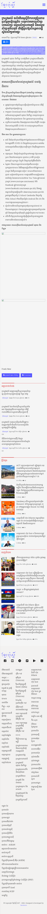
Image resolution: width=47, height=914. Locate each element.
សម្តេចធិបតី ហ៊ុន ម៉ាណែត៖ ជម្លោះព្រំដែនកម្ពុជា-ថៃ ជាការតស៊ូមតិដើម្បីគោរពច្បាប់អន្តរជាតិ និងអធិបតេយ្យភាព (30, 521)
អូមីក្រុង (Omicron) (20, 679)
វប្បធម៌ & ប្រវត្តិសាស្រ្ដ (7, 689)
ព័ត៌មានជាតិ (6, 670)
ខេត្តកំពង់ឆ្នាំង (6, 735)
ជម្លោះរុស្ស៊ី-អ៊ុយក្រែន (36, 788)
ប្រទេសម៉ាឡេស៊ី (7, 829)
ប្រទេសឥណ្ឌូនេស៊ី (8, 837)
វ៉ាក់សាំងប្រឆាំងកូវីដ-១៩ (21, 701)
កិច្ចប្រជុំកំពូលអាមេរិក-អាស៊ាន (12, 883)
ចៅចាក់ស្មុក (35, 712)
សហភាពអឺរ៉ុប (35, 749)
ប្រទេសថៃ (5, 810)
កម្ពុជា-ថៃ (5, 806)
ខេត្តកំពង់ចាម (6, 762)
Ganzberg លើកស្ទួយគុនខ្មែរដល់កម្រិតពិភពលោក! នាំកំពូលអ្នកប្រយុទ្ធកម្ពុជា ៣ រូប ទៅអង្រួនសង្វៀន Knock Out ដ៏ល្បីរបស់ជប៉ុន (30, 505)
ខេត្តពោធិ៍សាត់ (6, 727)
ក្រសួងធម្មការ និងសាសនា (22, 788)
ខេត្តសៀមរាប (6, 719)
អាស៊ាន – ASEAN (8, 845)
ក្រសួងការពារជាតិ (22, 759)
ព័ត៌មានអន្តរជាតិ (7, 673)
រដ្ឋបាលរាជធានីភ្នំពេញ (7, 714)
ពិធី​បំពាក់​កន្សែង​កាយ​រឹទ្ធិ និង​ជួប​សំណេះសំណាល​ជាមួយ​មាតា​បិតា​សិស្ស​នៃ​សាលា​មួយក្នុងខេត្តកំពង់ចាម (16, 441)
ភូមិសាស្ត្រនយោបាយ (35, 707)
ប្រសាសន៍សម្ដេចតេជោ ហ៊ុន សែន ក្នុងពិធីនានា (36, 690)
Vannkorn (23, 905)
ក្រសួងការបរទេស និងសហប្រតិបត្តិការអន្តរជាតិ (22, 748)
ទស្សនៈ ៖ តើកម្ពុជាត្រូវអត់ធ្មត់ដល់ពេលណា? (27, 591)
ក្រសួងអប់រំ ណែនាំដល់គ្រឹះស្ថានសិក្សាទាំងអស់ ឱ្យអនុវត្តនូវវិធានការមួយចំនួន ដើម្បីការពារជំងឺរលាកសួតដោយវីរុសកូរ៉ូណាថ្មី (16, 409)
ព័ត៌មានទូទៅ (5, 398)
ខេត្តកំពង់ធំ (5, 747)
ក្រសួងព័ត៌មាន (20, 776)
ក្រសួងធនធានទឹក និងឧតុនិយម (22, 771)
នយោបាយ (35, 702)
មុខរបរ (4, 694)
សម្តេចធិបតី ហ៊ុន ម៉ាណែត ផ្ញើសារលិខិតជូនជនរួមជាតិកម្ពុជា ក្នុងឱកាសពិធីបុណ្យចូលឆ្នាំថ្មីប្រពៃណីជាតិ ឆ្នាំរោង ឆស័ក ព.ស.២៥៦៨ (30, 609)
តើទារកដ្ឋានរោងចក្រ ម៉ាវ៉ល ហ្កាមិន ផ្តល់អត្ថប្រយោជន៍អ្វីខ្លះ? (31, 559)
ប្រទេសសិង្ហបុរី (6, 825)
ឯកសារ (35, 38)
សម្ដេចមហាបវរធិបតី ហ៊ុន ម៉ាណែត (36, 673)
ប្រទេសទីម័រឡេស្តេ (8, 841)
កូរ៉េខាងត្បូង (35, 760)
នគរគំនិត (5, 702)
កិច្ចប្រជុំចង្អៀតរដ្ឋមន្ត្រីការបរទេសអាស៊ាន (15, 868)
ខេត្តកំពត (5, 743)
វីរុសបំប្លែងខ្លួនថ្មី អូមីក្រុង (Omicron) (21, 694)
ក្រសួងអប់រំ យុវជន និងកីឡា (11, 375)
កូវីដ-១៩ (19, 673)
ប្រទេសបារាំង (35, 764)
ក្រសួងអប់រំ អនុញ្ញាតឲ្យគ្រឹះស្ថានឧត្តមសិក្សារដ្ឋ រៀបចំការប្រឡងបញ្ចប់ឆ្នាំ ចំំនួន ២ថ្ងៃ (16, 392)
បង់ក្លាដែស (35, 772)
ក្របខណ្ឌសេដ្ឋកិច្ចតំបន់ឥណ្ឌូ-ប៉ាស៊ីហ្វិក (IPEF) (17, 880)
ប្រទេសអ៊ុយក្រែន (35, 740)
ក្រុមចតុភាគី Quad (8, 887)
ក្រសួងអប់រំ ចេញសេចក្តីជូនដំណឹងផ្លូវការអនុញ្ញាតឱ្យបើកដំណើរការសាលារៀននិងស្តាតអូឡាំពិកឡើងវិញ (15, 425)
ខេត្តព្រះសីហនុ (7, 723)
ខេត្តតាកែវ (5, 731)
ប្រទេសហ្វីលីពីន (7, 833)
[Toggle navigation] (43, 5)
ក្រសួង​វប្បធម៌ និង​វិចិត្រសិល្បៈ (22, 794)
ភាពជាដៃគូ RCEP (8, 891)
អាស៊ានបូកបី (6, 852)
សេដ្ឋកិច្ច (4, 895)
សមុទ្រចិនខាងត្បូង (8, 872)
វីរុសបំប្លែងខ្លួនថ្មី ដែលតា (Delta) (21, 685)
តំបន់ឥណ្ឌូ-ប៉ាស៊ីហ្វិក (9, 876)
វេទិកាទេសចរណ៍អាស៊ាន (10, 864)
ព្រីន (6, 42)
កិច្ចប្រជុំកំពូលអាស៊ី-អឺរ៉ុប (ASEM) (13, 860)
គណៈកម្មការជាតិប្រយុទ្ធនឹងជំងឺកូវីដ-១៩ (21, 716)
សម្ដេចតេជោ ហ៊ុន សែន (35, 680)
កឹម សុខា (34, 720)
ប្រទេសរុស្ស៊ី (35, 734)
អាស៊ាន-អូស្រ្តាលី (7, 856)
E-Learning (27, 375)
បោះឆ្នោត (19, 670)
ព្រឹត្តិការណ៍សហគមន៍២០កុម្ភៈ (22, 708)
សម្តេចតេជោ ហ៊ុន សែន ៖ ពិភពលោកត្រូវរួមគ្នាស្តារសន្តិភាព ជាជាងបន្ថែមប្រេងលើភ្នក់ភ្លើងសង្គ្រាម (31, 536)
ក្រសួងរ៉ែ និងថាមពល (20, 781)
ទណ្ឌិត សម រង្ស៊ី (36, 716)
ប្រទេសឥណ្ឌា (35, 783)
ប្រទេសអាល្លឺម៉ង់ (36, 768)
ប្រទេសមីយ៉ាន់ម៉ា (7, 821)
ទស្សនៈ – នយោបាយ (5, 679)
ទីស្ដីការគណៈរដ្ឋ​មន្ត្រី (21, 740)
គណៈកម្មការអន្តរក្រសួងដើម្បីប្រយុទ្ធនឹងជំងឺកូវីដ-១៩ (21, 727)
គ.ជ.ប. (18, 735)
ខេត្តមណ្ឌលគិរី (6, 751)
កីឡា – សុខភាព (6, 708)
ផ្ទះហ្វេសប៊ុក (6, 684)
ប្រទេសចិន (35, 730)
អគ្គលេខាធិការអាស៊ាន (9, 848)
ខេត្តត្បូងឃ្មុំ (5, 758)
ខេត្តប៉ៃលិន (5, 739)
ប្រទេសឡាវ (6, 817)
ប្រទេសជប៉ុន (35, 753)
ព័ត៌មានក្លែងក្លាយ (34, 725)
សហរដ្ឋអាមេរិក (36, 745)
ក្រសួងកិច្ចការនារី (21, 799)
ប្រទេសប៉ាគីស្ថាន (35, 777)
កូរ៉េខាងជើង (35, 756)
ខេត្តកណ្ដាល (6, 754)
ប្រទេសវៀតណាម (8, 813)
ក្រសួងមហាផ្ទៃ (20, 755)
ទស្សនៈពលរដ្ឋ (36, 698)
